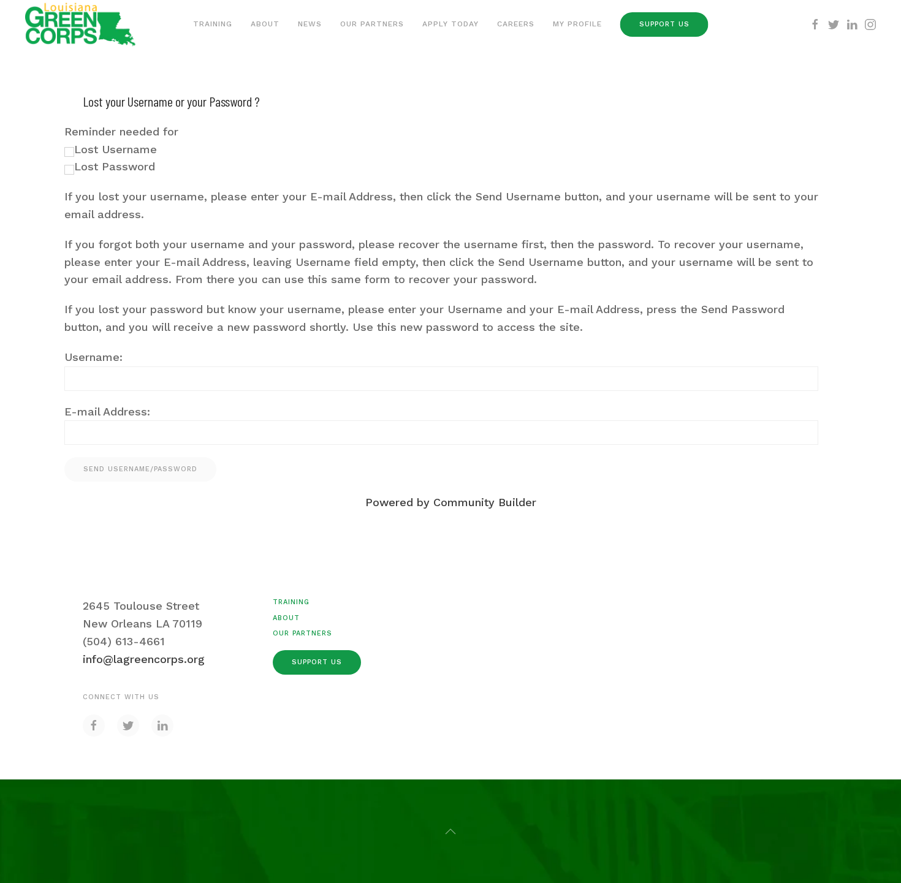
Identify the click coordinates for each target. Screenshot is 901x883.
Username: (93, 357)
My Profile (577, 24)
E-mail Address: (107, 411)
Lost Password (114, 166)
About (265, 24)
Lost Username (115, 149)
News (310, 24)
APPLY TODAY (450, 24)
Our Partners (372, 24)
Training (212, 24)
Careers (515, 24)
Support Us (664, 24)
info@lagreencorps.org (144, 659)
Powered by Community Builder (450, 502)
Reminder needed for (121, 131)
